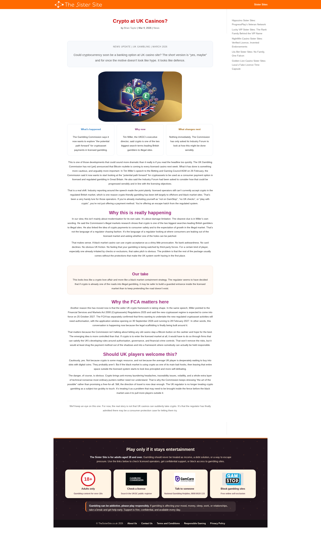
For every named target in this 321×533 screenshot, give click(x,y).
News (156, 28)
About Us (132, 523)
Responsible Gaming (195, 523)
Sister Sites (261, 4)
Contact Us (146, 523)
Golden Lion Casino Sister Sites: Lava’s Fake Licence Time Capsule (249, 64)
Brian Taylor (130, 28)
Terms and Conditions (168, 523)
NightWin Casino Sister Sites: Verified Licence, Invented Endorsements (247, 42)
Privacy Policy (217, 523)
